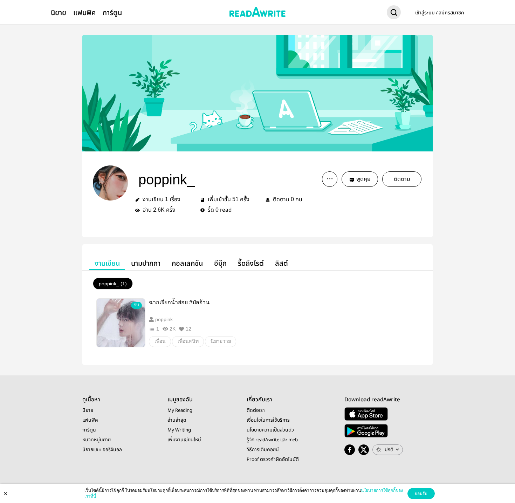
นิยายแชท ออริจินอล (102, 450)
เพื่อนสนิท (188, 341)
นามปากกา (145, 263)
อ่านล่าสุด (176, 420)
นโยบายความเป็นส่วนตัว (270, 430)
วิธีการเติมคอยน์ (263, 450)
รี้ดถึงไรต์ (251, 263)
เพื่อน (160, 341)
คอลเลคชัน (187, 263)
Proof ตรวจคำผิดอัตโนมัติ (273, 459)
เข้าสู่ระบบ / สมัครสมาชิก (439, 13)
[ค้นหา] (394, 13)
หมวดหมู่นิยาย (96, 440)
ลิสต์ (281, 263)
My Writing (179, 430)
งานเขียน (107, 263)
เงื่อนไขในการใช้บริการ (268, 420)
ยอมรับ (421, 493)
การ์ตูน (112, 12)
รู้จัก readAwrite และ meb (272, 440)
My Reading (179, 410)
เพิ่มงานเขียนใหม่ (184, 440)
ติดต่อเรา (256, 410)
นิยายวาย (221, 341)
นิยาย (58, 12)
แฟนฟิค (84, 12)
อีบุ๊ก (220, 263)
